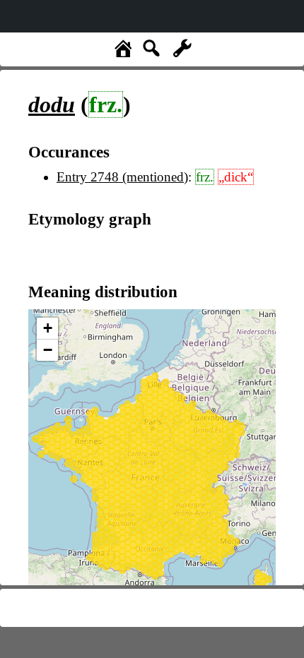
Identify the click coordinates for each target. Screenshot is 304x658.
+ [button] (47, 328)
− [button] (47, 350)
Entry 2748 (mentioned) (122, 176)
